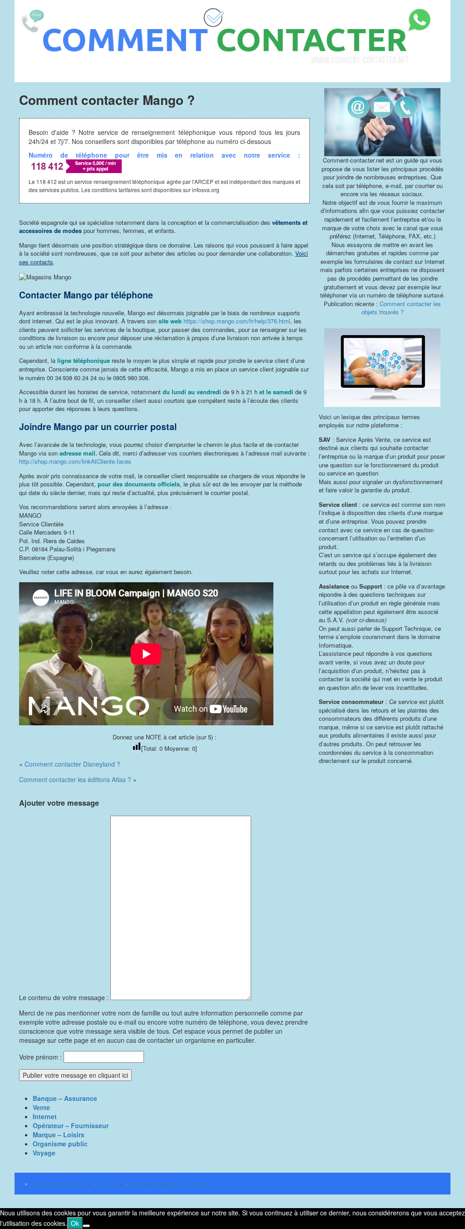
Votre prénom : (40, 1056)
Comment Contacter (62, 1183)
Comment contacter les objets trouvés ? (401, 308)
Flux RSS (110, 1183)
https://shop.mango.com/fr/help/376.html (236, 321)
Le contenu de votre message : (64, 997)
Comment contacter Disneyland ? (72, 763)
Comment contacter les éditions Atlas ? (75, 779)
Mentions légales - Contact (167, 1183)
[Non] (86, 1225)
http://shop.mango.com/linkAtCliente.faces (75, 461)
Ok (75, 1223)
